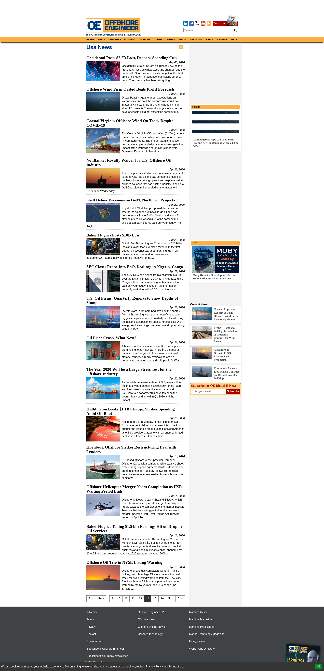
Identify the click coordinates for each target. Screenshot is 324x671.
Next (170, 598)
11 (126, 598)
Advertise (222, 40)
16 (162, 598)
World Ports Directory (202, 648)
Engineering (130, 40)
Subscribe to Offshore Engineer (105, 648)
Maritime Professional (202, 626)
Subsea (171, 40)
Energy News (197, 641)
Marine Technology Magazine (206, 634)
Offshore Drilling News (151, 626)
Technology (146, 40)
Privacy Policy (154, 666)
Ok (318, 666)
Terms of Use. (177, 666)
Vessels (159, 40)
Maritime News (198, 612)
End (180, 598)
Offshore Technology (150, 634)
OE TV (234, 40)
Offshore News (147, 619)
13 (140, 598)
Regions (90, 40)
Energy (101, 40)
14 (147, 598)
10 (118, 598)
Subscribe (219, 23)
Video (195, 243)
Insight (196, 107)
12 (133, 598)
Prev (101, 598)
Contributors (94, 641)
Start (91, 598)
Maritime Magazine (200, 619)
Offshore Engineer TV (151, 612)
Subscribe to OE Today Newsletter (107, 655)
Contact (91, 634)
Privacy (91, 626)
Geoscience (115, 40)
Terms (90, 619)
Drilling (182, 40)
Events (209, 40)
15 (154, 598)
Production (196, 40)
